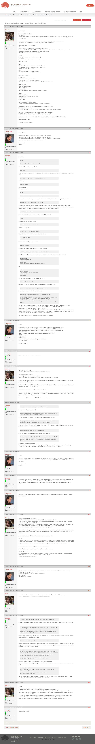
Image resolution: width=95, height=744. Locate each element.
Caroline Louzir (8, 131)
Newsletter (60, 737)
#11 (89, 566)
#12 (89, 590)
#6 (89, 402)
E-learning (46, 737)
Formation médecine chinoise (52, 12)
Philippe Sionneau (24, 12)
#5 (89, 366)
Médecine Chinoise (37, 12)
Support (35, 737)
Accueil (14, 12)
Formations (40, 737)
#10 (89, 514)
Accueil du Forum (17, 14)
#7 (89, 451)
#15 (89, 707)
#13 (89, 615)
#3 (89, 320)
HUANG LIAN (86, 727)
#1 (89, 128)
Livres (51, 737)
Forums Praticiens (27, 14)
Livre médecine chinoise (69, 12)
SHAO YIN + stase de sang (12, 727)
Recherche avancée (86, 20)
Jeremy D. (7, 29)
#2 (89, 152)
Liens (65, 737)
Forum (81, 12)
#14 (89, 682)
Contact (30, 737)
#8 (89, 475)
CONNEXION (90, 5)
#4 (89, 351)
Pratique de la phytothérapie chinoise (41, 14)
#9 (89, 490)
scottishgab (7, 155)
